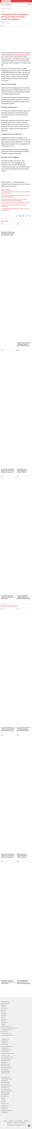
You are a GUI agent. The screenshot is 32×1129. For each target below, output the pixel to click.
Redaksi (26, 1121)
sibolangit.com (4, 1112)
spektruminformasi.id (6, 1091)
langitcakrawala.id (5, 1071)
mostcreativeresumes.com (8, 1053)
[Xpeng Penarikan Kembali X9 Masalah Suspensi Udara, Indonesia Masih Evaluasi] (24, 282)
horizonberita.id (5, 1087)
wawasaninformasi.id (6, 1086)
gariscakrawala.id (5, 1065)
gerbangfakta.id (5, 1094)
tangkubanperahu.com (6, 1110)
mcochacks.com (5, 1051)
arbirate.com (4, 1031)
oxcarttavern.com (5, 1055)
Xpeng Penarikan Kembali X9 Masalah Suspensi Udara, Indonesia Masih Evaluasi (15, 196)
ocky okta (6, 22)
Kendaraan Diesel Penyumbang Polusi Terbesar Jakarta (15, 202)
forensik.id (3, 1102)
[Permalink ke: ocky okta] (2, 22)
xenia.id (3, 1017)
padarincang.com (5, 1003)
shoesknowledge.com (6, 1058)
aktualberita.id (4, 1080)
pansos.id (3, 1100)
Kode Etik (11, 1121)
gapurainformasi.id (5, 1064)
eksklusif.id (4, 1014)
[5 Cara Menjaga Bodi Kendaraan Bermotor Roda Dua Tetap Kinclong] (24, 535)
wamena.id (4, 1019)
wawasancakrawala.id (6, 1079)
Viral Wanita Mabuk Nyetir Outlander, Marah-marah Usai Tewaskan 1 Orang (16, 192)
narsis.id (3, 1098)
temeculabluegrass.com (7, 1035)
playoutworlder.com (6, 1033)
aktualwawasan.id (5, 1093)
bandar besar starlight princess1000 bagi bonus (13, 992)
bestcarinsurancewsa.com (7, 1046)
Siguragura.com (21, 1125)
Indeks (5, 1121)
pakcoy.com (4, 1105)
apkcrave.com (4, 1044)
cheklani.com (4, 1041)
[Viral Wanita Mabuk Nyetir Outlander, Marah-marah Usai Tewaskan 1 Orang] (8, 227)
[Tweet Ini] (20, 216)
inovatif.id (3, 1015)
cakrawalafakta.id (5, 1082)
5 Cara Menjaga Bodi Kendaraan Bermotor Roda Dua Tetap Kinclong (15, 209)
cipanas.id (3, 1012)
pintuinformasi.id (5, 1084)
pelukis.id (3, 1006)
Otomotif (3, 11)
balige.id (3, 1024)
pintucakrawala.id (5, 1077)
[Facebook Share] (17, 216)
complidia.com (4, 1048)
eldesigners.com (5, 1039)
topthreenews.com (6, 1026)
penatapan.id (4, 1022)
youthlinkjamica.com (6, 1030)
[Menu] (2, 4)
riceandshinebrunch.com (7, 1057)
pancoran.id (4, 1008)
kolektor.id (3, 1005)
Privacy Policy (18, 1121)
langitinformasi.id (5, 1073)
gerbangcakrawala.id (6, 1067)
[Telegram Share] (26, 216)
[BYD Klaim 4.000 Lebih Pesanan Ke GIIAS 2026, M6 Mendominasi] (8, 535)
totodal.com (4, 1042)
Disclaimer (9, 1122)
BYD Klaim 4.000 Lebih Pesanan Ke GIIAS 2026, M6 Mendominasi (14, 205)
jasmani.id (3, 1010)
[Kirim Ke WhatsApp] (30, 216)
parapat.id (3, 1021)
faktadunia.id (4, 1062)
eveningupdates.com (6, 1050)
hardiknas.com (4, 1103)
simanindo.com (5, 1001)
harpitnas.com (4, 1107)
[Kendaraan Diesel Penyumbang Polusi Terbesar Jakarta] (24, 408)
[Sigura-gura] (7, 4)
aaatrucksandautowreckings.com (9, 1028)
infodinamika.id (5, 1096)
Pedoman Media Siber (19, 1122)
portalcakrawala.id (5, 1089)
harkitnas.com (4, 1109)
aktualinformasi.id (5, 1060)
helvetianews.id (5, 1069)
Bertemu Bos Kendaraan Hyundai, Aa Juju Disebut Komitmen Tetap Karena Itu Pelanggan (14, 199)
